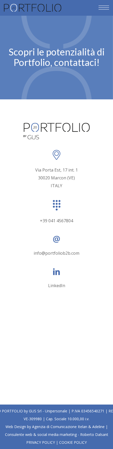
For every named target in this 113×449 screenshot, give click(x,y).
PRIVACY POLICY (40, 442)
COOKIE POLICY (73, 442)
